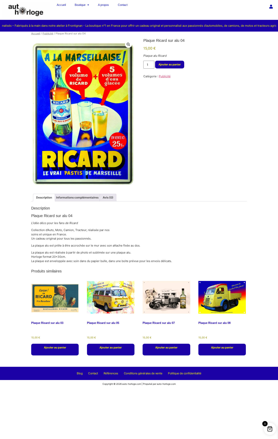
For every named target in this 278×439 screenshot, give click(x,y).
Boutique (80, 4)
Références (111, 373)
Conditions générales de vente (143, 373)
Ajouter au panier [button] (55, 347)
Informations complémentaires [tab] (77, 197)
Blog (79, 373)
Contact (122, 4)
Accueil (61, 4)
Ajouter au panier (169, 64)
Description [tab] (44, 197)
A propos (103, 4)
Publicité (48, 33)
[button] (81, 5)
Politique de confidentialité (184, 373)
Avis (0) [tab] (108, 197)
